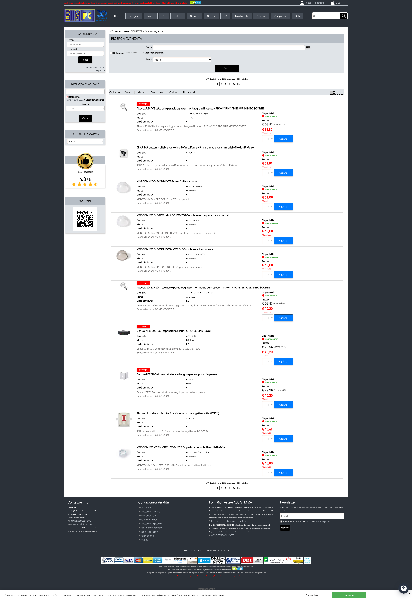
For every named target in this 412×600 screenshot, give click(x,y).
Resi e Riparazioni (149, 531)
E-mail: (70, 39)
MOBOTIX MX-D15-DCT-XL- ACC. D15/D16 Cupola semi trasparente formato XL (183, 215)
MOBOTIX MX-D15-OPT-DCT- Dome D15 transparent (168, 181)
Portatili (178, 16)
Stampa (211, 16)
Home (117, 16)
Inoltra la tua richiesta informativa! (229, 521)
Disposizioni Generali (150, 511)
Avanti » (236, 84)
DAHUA (190, 339)
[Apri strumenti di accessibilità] (403, 588)
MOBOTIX (191, 190)
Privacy (144, 539)
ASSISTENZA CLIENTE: (222, 535)
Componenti (280, 16)
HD (225, 16)
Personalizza (312, 595)
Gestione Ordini (148, 515)
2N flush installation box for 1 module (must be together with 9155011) (178, 413)
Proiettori (261, 16)
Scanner (194, 16)
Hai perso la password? (95, 67)
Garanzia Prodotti (149, 519)
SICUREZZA (79, 99)
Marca (85, 104)
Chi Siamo (145, 507)
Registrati (100, 70)
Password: (72, 49)
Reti (297, 16)
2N (187, 156)
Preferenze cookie (206, 588)
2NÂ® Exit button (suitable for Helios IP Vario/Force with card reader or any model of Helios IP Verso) (196, 147)
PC (164, 16)
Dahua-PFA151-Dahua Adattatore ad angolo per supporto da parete (177, 374)
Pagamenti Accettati (151, 527)
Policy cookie (219, 595)
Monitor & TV (241, 16)
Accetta (349, 595)
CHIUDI (409, 593)
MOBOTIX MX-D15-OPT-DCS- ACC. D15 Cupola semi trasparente (175, 249)
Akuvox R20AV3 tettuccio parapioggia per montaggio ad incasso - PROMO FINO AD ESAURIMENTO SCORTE (200, 108)
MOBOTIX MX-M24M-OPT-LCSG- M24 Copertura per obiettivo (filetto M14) (181, 447)
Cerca (149, 47)
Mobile (150, 16)
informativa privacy (322, 521)
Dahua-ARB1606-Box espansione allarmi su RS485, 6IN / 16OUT (174, 331)
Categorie (134, 16)
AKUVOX (190, 117)
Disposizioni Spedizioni (151, 523)
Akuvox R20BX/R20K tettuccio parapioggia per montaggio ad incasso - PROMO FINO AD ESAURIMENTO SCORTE (203, 287)
